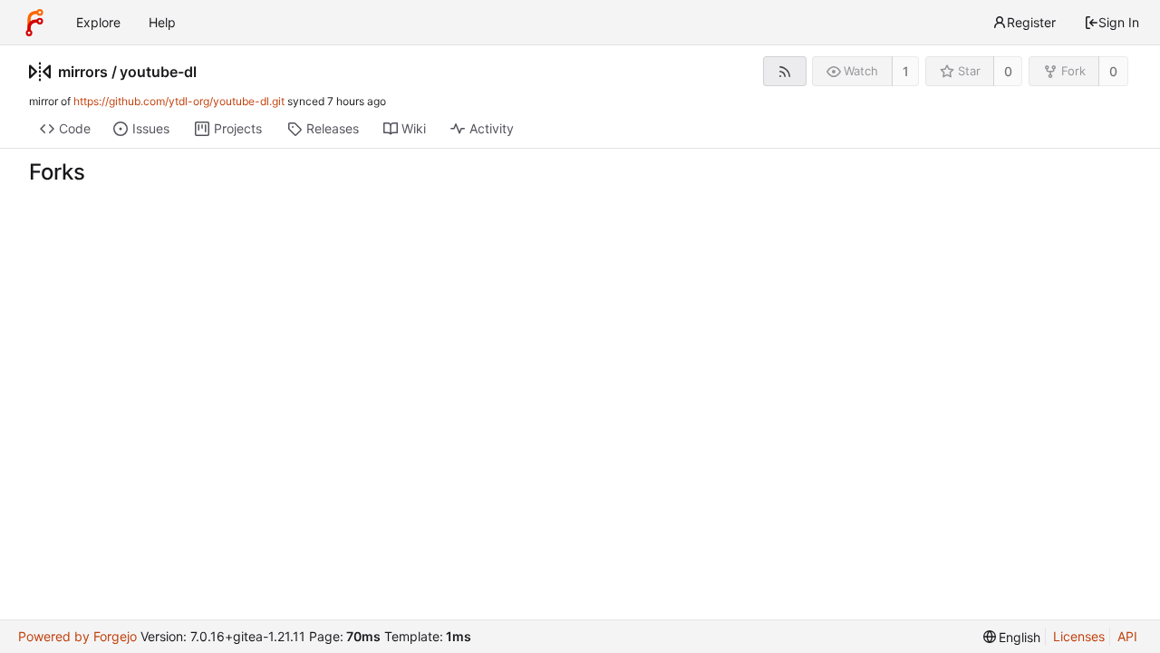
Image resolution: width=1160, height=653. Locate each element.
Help (162, 22)
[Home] (34, 22)
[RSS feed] (784, 71)
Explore (98, 22)
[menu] (1012, 637)
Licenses (1079, 636)
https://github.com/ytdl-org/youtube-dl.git (179, 101)
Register (1031, 22)
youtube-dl (158, 72)
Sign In (1118, 22)
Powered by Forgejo (77, 636)
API (1127, 636)
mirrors (83, 72)
